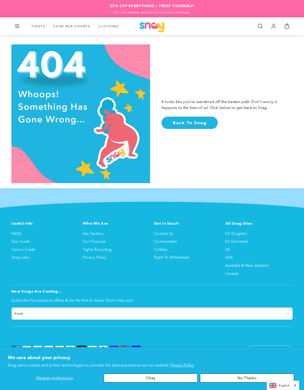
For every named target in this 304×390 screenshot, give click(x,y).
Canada (231, 273)
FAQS (16, 233)
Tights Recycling (97, 249)
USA (229, 257)
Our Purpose (94, 241)
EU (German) (236, 241)
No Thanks (247, 378)
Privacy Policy (182, 365)
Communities (165, 241)
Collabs (160, 249)
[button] (17, 26)
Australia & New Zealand (246, 265)
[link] (273, 26)
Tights (38, 26)
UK (227, 249)
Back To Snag (190, 122)
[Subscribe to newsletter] (288, 313)
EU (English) (236, 233)
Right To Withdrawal (171, 257)
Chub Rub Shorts (72, 26)
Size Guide (20, 241)
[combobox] (283, 385)
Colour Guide (23, 249)
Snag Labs (20, 257)
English (284, 385)
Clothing (108, 26)
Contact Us (163, 233)
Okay (150, 378)
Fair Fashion (93, 233)
